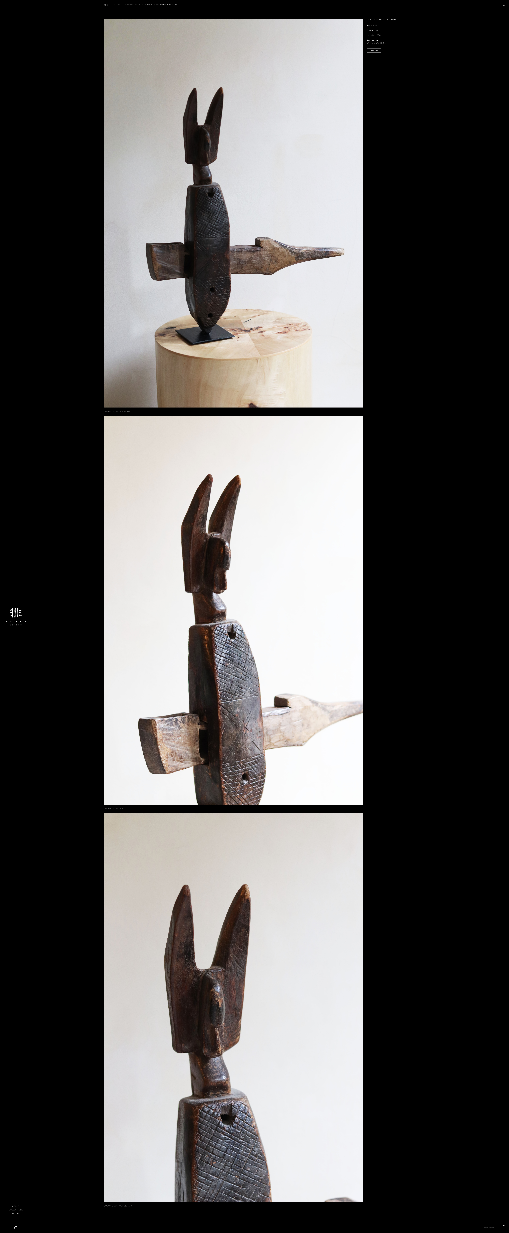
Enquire (374, 50)
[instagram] (15, 1227)
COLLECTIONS (115, 5)
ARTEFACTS (148, 5)
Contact (16, 1213)
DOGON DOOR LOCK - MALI (117, 411)
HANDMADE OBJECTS (132, 5)
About (15, 1206)
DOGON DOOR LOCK (113, 808)
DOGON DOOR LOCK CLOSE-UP (118, 1206)
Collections (16, 1210)
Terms (485, 1228)
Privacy (492, 1228)
